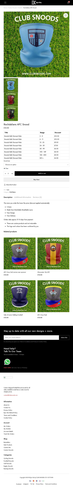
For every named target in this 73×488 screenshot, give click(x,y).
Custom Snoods (12, 8)
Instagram (26, 484)
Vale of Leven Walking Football (13, 315)
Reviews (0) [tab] (37, 197)
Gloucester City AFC (43, 272)
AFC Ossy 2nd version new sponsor (15, 272)
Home (5, 8)
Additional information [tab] (22, 197)
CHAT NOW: (7, 368)
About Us (6, 405)
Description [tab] (8, 197)
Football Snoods (9, 461)
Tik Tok (32, 484)
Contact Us (7, 408)
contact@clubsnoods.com (11, 395)
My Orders (7, 426)
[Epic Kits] (36, 2)
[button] (65, 15)
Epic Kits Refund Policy (10, 413)
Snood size (7, 161)
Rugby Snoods (8, 466)
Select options (19, 267)
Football (20, 8)
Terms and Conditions (10, 415)
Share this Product (11, 185)
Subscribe (64, 337)
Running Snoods (8, 469)
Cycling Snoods (8, 458)
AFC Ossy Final (42, 315)
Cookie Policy (8, 418)
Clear (6, 168)
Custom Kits (7, 447)
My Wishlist (7, 429)
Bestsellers (7, 442)
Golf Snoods (8, 463)
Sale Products (8, 445)
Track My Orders (9, 434)
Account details (8, 431)
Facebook (18, 484)
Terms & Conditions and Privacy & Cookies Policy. (33, 341)
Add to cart (42, 173)
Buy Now (36, 180)
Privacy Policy (8, 410)
